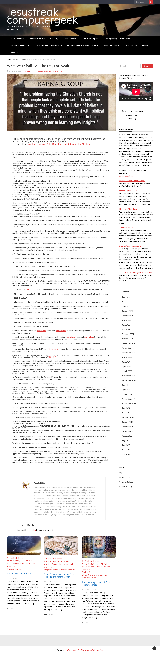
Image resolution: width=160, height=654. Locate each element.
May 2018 (126, 413)
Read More (11, 608)
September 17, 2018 (15, 71)
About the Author (111, 45)
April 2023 (126, 306)
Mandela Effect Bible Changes (132, 181)
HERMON (52, 357)
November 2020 (129, 348)
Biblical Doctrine (16, 39)
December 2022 (128, 316)
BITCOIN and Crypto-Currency (95, 575)
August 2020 (127, 357)
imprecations (61, 330)
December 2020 (128, 343)
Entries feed (124, 477)
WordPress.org (125, 487)
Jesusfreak (39, 482)
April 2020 (126, 367)
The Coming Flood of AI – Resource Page (82, 45)
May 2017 (126, 450)
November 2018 (129, 399)
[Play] (122, 98)
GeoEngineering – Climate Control (118, 39)
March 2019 (127, 394)
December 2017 (128, 427)
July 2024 (126, 297)
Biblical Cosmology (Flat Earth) (48, 45)
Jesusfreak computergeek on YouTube (135, 273)
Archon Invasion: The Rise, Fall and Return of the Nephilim (60, 144)
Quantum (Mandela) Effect (20, 45)
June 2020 (126, 362)
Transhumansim (70, 39)
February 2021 (128, 334)
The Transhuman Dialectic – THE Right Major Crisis (59, 575)
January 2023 (127, 311)
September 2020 (129, 353)
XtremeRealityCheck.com (130, 246)
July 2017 (126, 441)
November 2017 (129, 431)
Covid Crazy (53, 39)
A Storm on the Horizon (19, 573)
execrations (41, 330)
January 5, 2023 (14, 578)
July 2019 (126, 385)
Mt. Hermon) (53, 349)
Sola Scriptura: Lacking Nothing (136, 45)
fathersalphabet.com (128, 191)
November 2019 (129, 376)
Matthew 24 (30, 290)
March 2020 (127, 371)
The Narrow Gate (126, 228)
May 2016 (126, 454)
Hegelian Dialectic (36, 39)
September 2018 (129, 404)
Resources (14, 52)
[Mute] (146, 98)
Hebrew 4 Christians (128, 209)
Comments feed (126, 482)
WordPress (71, 650)
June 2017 (126, 445)
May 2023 (126, 302)
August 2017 (127, 436)
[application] (136, 91)
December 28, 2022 (90, 589)
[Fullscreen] (150, 98)
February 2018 (128, 417)
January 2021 (127, 339)
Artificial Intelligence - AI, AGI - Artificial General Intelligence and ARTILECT (21, 563)
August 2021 (127, 320)
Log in (122, 473)
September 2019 (129, 380)
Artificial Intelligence (91, 39)
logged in (32, 530)
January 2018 (127, 422)
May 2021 (126, 330)
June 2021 (126, 325)
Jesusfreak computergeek (42, 15)
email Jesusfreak (126, 176)
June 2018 (126, 408)
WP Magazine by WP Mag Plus (90, 650)
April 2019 (126, 390)
